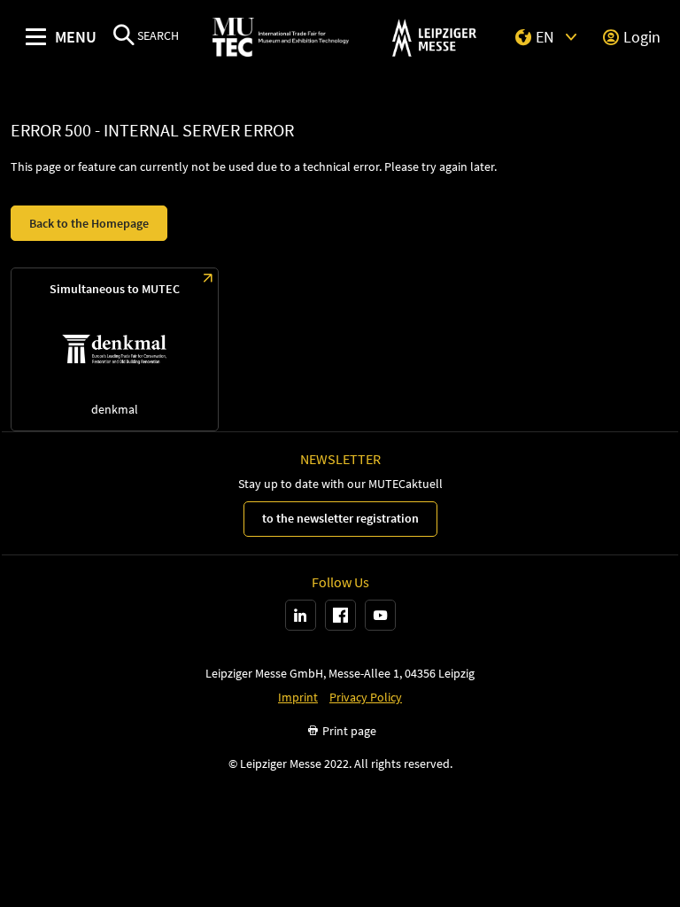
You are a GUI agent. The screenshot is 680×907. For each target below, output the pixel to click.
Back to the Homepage (89, 223)
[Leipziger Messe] (434, 38)
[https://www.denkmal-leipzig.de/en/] (115, 349)
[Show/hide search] (124, 36)
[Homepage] (281, 38)
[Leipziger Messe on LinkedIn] (300, 615)
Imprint (298, 697)
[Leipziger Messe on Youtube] (380, 615)
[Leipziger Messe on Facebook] (340, 615)
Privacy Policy (365, 697)
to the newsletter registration (340, 518)
